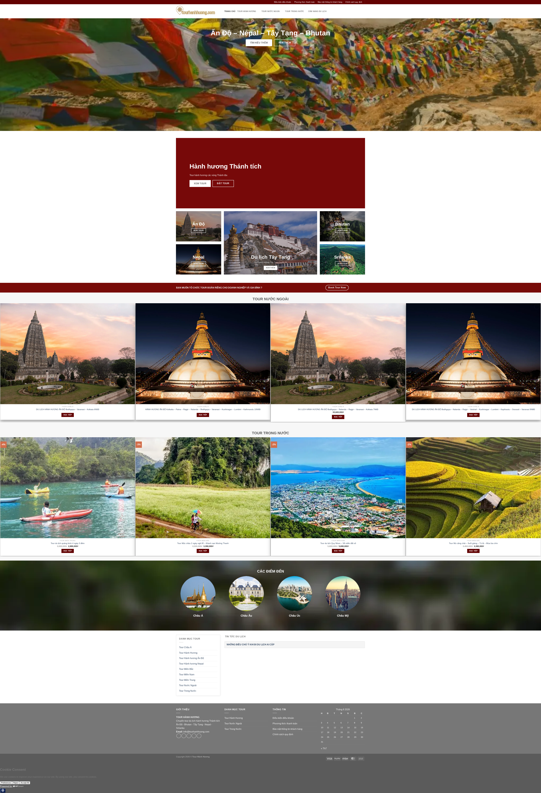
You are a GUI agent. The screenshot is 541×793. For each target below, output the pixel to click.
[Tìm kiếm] (177, 2)
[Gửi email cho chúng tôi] (189, 2)
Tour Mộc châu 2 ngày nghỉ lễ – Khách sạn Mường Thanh (203, 543)
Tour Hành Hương (246, 11)
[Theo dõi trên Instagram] (184, 2)
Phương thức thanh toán (304, 2)
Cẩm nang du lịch (317, 11)
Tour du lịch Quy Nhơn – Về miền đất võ (338, 543)
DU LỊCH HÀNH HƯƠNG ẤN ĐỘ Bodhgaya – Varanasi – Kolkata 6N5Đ (67, 409)
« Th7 (324, 748)
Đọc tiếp (68, 415)
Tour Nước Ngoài (270, 11)
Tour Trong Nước (294, 11)
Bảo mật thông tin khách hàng (330, 2)
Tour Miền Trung (187, 680)
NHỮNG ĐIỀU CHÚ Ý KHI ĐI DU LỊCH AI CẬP (250, 644)
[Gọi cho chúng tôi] (192, 2)
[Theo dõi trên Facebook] (181, 2)
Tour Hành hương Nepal (191, 663)
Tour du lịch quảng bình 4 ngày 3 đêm (68, 543)
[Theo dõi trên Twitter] (187, 2)
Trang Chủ (229, 11)
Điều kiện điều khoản (282, 2)
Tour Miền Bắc (186, 669)
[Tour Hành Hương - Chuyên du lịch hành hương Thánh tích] (197, 11)
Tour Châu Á (185, 647)
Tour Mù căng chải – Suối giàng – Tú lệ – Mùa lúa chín (473, 543)
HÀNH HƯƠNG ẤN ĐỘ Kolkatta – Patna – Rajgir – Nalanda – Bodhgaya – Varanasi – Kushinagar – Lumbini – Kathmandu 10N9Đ (202, 409)
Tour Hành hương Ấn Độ (191, 658)
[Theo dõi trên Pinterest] (199, 735)
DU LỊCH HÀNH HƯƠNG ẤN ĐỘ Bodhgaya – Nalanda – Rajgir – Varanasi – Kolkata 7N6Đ (338, 409)
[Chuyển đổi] (267, 718)
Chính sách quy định (353, 2)
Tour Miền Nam (186, 674)
